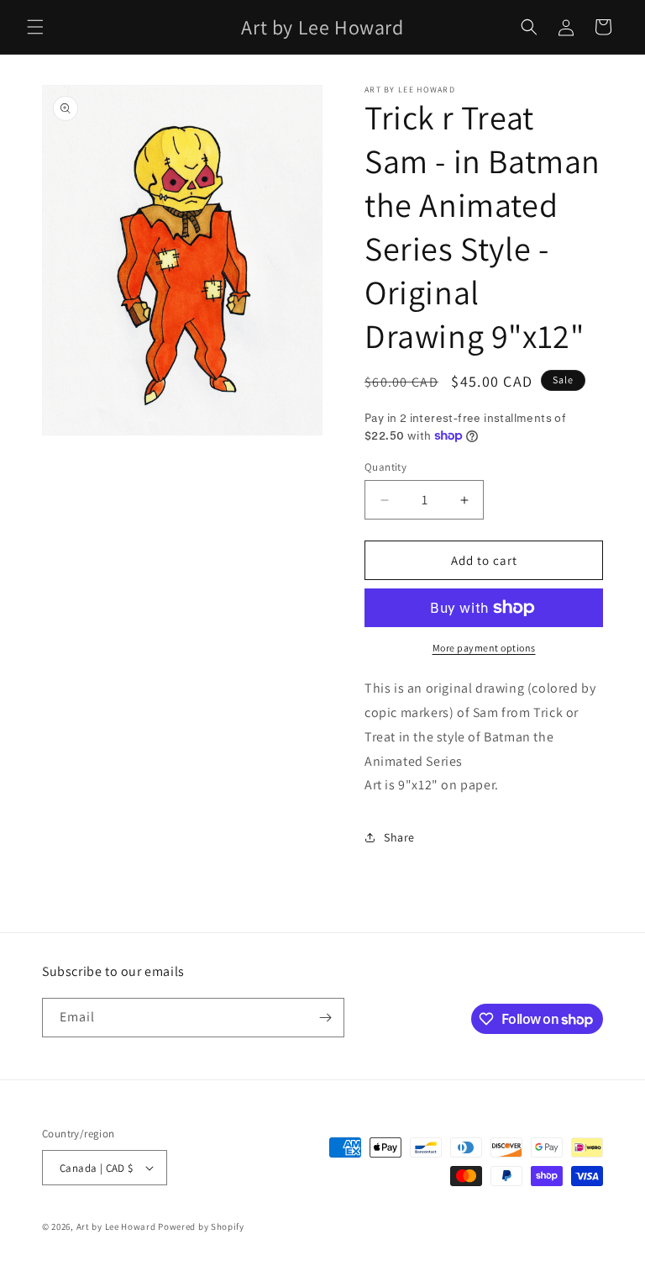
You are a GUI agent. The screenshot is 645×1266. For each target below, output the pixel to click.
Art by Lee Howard (116, 1226)
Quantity (385, 467)
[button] (35, 26)
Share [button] (399, 837)
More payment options (484, 647)
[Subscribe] (325, 1017)
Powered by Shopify (201, 1226)
